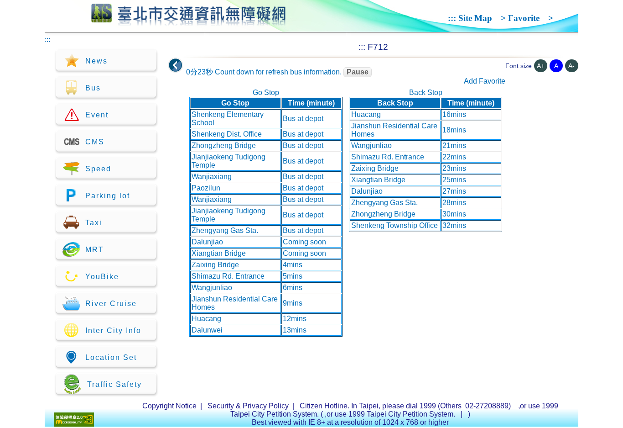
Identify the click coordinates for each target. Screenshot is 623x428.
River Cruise (111, 303)
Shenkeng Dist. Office (227, 134)
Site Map (475, 18)
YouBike (102, 276)
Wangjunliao (212, 287)
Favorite (524, 18)
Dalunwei (207, 330)
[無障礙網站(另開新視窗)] (74, 424)
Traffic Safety (114, 384)
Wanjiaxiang (212, 176)
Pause (358, 72)
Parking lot (107, 196)
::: (452, 18)
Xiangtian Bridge (219, 253)
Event (97, 115)
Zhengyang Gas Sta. (225, 230)
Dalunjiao (207, 242)
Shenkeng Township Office (394, 225)
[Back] (175, 65)
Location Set (111, 357)
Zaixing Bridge (215, 265)
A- (571, 65)
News (96, 61)
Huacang (206, 318)
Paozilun (206, 188)
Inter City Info (113, 330)
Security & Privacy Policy (248, 406)
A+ (541, 65)
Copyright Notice (169, 406)
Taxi (93, 223)
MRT (94, 250)
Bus (93, 88)
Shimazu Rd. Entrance (228, 276)
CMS (94, 142)
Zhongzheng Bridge (224, 145)
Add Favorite (484, 81)
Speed (98, 169)
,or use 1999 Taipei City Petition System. (391, 414)
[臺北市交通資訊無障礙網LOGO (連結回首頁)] (188, 22)
